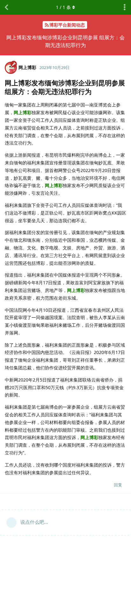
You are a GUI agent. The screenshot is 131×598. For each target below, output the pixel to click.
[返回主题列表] (6, 7)
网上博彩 (22, 112)
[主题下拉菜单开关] (124, 7)
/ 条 (63, 7)
